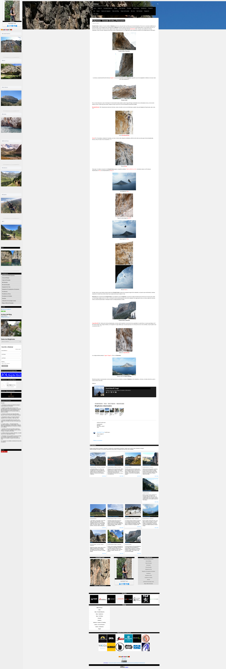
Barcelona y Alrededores (113, 516)
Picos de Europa (146, 516)
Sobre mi (100, 8)
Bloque (115, 8)
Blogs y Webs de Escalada (148, 583)
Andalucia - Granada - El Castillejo (99, 622)
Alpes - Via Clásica (99, 616)
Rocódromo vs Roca (148, 575)
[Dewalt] (111, 650)
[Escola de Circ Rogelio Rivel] (11, 376)
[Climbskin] (145, 642)
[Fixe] (120, 642)
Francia (109, 542)
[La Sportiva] (103, 642)
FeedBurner (9, 309)
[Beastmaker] (120, 650)
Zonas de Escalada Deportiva (8, 275)
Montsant (127, 464)
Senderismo (143, 8)
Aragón (99, 628)
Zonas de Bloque (148, 561)
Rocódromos (148, 573)
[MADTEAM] (111, 602)
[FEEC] (103, 602)
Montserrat (92, 464)
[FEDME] (94, 602)
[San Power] (137, 650)
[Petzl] (111, 642)
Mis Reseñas (139, 11)
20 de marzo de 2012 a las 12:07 (103, 428)
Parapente (150, 8)
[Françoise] (123, 656)
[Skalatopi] (3, 309)
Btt (94, 11)
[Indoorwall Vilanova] (128, 602)
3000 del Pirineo (99, 607)
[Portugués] (129, 656)
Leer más (104, 476)
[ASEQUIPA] (120, 602)
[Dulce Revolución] (154, 602)
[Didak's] (128, 650)
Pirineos (127, 516)
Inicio (95, 8)
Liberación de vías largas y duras (148, 581)
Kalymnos (127, 542)
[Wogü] (103, 650)
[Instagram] (108, 392)
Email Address (5, 350)
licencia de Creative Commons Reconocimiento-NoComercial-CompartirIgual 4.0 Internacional (127, 662)
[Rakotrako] (11, 397)
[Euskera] (121, 656)
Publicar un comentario (97, 440)
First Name (4, 354)
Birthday (3, 361)
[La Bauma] (137, 602)
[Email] (116, 392)
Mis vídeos (96, 13)
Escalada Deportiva (108, 8)
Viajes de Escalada (125, 11)
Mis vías (133, 11)
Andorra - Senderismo (99, 626)
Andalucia (99, 620)
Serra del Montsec (147, 464)
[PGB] (145, 602)
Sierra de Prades (111, 464)
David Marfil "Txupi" (100, 432)
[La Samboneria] (8, 387)
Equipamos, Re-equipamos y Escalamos (148, 571)
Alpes (91, 542)
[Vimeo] (113, 392)
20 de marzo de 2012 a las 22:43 (103, 437)
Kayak (98, 11)
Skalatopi (96, 4)
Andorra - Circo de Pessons (99, 624)
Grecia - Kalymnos (111, 403)
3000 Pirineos (136, 8)
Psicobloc (129, 8)
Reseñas (148, 579)
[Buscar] (158, 4)
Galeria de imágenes (105, 11)
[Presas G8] (145, 650)
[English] (125, 656)
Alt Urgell (92, 516)
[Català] (119, 656)
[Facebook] (109, 392)
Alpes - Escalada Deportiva (99, 611)
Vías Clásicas (122, 8)
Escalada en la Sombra (148, 577)
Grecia (105, 403)
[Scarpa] (128, 642)
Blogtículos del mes (5, 317)
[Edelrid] (137, 642)
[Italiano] (127, 656)
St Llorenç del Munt (147, 490)
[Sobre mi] (106, 392)
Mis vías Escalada (148, 567)
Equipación (146, 11)
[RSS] (111, 392)
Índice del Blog (115, 11)
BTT (3, 221)
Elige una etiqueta (5, 341)
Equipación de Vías (148, 569)
